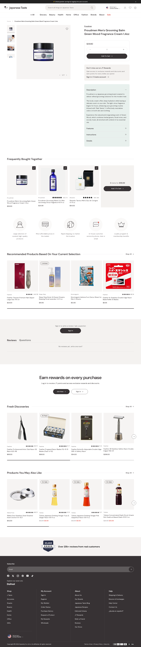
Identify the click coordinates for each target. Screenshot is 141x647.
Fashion (85, 15)
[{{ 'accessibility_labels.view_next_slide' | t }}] (134, 436)
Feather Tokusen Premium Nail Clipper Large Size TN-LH (20, 299)
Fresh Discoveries (18, 406)
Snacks (9, 603)
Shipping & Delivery (116, 595)
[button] (60, 198)
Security (106, 644)
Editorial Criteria (81, 611)
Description (91, 90)
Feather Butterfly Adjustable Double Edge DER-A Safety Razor (86, 450)
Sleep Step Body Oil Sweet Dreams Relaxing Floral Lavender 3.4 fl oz (52, 298)
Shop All (129, 254)
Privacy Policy (98, 644)
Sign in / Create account (96, 77)
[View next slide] (66, 75)
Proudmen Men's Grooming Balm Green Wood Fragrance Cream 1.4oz (21, 202)
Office (76, 15)
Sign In (43, 595)
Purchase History (47, 611)
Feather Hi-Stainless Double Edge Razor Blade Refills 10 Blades (117, 299)
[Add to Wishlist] (67, 28)
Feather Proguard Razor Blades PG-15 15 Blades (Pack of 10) (53, 450)
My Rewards (45, 619)
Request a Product (48, 615)
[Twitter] (13, 576)
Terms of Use (88, 644)
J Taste (9, 595)
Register (44, 599)
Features (90, 128)
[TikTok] (32, 576)
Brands (93, 15)
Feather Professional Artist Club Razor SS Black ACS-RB (22, 450)
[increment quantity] (123, 49)
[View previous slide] (60, 75)
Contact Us (113, 607)
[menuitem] (32, 14)
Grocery (43, 15)
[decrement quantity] (90, 49)
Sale (109, 15)
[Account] (125, 8)
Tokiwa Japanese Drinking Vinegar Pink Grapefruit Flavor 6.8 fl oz (85, 517)
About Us (78, 595)
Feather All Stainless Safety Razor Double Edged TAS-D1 (119, 450)
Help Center (113, 603)
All (33, 15)
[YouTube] (27, 576)
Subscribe (131, 569)
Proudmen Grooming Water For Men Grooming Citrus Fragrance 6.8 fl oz (51, 202)
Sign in (70, 331)
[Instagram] (18, 576)
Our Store (78, 627)
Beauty (52, 15)
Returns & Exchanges (116, 599)
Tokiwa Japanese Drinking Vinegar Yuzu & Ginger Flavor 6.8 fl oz (54, 517)
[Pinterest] (23, 576)
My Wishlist (45, 603)
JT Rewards (79, 615)
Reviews (78, 623)
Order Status (45, 607)
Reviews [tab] (12, 340)
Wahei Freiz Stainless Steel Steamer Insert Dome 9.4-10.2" (20, 517)
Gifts (9, 623)
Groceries (10, 599)
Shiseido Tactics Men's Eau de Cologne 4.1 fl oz (84, 202)
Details (89, 141)
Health (60, 15)
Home (68, 15)
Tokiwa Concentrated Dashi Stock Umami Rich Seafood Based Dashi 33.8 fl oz (119, 516)
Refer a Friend (80, 619)
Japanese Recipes (81, 607)
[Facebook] (8, 576)
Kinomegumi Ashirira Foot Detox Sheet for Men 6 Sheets (86, 298)
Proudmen (88, 26)
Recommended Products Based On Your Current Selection (43, 254)
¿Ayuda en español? (116, 611)
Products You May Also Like (24, 472)
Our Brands (79, 599)
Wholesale (44, 623)
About (101, 15)
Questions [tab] (25, 340)
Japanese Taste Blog (82, 603)
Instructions (91, 134)
